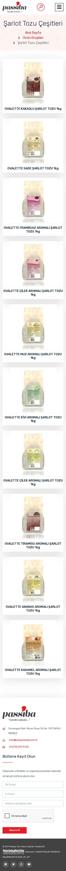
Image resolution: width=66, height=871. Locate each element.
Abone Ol (14, 830)
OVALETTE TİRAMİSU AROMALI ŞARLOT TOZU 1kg (33, 545)
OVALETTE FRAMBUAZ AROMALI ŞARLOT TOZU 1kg (33, 229)
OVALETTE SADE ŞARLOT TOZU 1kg (33, 168)
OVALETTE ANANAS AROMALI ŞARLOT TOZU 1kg (33, 608)
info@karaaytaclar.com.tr (23, 740)
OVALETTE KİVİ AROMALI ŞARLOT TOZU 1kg (33, 419)
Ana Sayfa (33, 33)
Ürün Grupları (33, 38)
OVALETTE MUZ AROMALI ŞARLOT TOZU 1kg (33, 356)
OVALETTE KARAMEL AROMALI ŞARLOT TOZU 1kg (33, 671)
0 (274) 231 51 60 (18, 746)
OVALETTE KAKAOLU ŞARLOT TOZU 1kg (33, 109)
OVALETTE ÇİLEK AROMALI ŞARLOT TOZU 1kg (33, 292)
